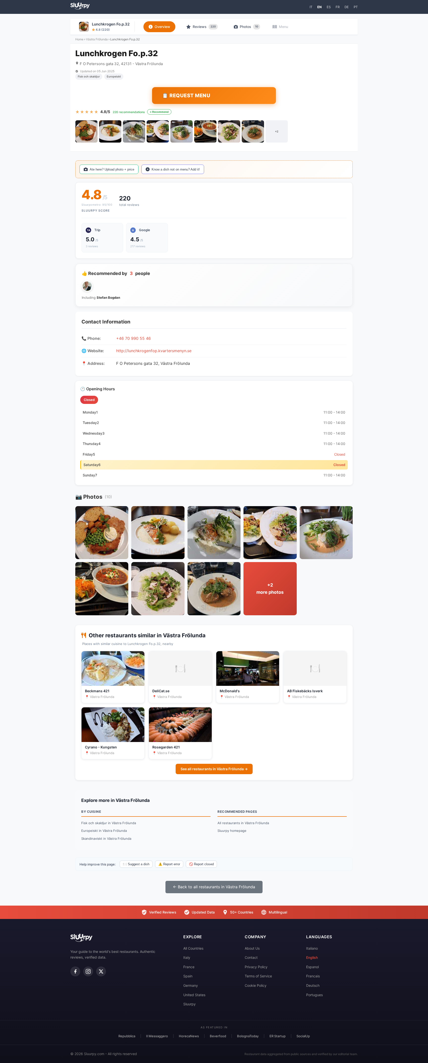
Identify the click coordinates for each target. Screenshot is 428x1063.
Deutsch (313, 985)
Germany (190, 985)
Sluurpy (189, 1004)
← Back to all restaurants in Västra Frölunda (214, 886)
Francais (313, 976)
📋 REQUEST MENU (186, 96)
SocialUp (303, 1036)
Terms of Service (258, 976)
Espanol (312, 967)
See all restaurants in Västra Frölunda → (214, 769)
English (312, 957)
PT (356, 7)
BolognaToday (248, 1036)
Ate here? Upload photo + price (112, 169)
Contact (251, 957)
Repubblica (126, 1036)
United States (194, 995)
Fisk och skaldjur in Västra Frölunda (108, 823)
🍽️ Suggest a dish (136, 864)
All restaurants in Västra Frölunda (243, 823)
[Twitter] (101, 971)
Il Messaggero (157, 1036)
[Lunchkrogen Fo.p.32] (86, 131)
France (188, 967)
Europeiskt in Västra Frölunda (104, 831)
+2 (276, 131)
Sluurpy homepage (231, 831)
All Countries (193, 948)
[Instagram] (88, 971)
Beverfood (218, 1036)
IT (311, 7)
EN (319, 7)
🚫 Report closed (201, 864)
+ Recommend (159, 111)
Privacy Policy (256, 967)
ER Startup (277, 1036)
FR (338, 7)
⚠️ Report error (169, 864)
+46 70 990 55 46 (133, 338)
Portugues (314, 995)
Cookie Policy (256, 985)
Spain (187, 976)
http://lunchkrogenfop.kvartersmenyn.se (153, 350)
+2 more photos (270, 588)
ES (329, 7)
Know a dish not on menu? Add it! (176, 169)
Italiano (312, 948)
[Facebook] (75, 971)
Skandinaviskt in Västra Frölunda (106, 839)
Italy (186, 957)
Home (79, 39)
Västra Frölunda (97, 39)
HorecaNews (189, 1036)
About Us (252, 948)
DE (347, 7)
